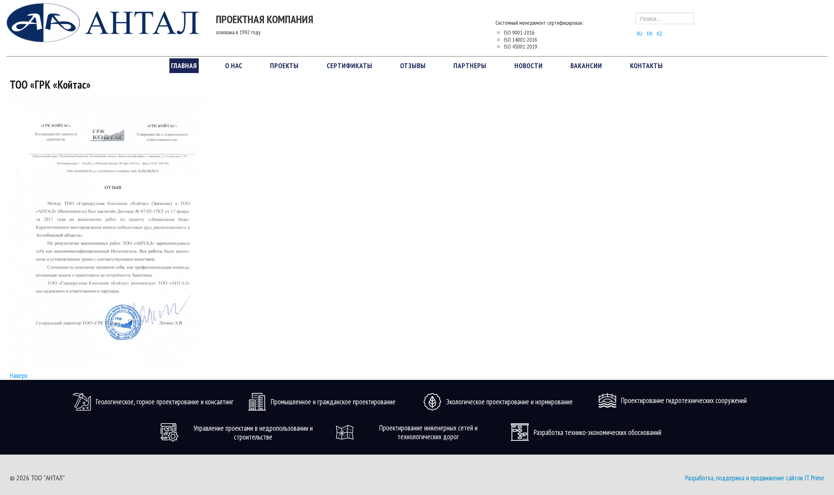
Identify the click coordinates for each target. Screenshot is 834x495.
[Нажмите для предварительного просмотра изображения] (107, 232)
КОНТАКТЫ (646, 65)
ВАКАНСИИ (586, 65)
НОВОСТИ (528, 65)
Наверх (19, 375)
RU (640, 33)
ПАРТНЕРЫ (469, 65)
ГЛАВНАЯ (184, 65)
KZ (659, 33)
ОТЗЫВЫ (413, 65)
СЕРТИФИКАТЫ (349, 65)
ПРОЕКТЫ (284, 65)
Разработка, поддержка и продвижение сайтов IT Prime (754, 477)
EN (650, 33)
